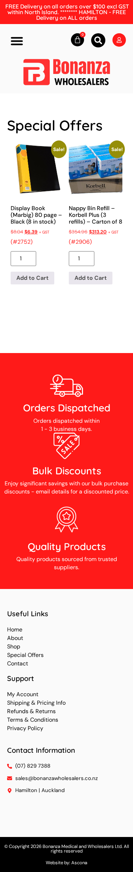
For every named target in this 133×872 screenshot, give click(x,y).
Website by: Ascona (66, 863)
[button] (17, 41)
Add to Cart (32, 278)
